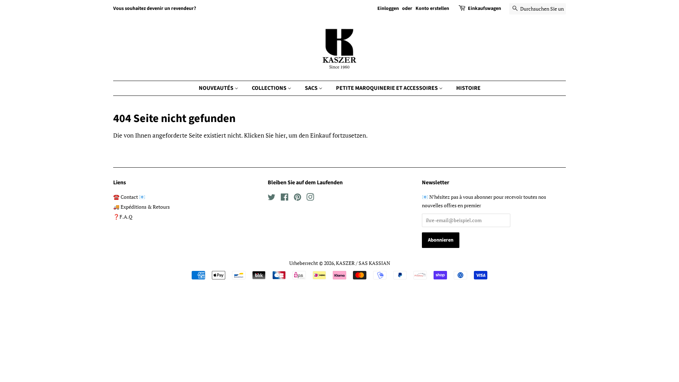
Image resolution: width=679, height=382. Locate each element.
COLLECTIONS (270, 88)
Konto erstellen (432, 8)
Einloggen (388, 8)
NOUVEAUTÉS (216, 88)
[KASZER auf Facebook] (284, 198)
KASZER (345, 263)
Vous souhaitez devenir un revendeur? (154, 8)
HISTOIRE (468, 88)
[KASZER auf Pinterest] (297, 198)
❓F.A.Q (122, 216)
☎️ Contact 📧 (129, 196)
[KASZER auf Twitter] (271, 198)
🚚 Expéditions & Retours (141, 206)
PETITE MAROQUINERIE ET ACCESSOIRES (387, 88)
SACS (312, 88)
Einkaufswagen (484, 8)
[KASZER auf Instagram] (310, 198)
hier (280, 135)
